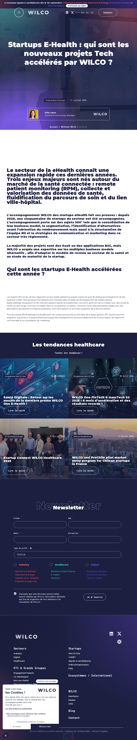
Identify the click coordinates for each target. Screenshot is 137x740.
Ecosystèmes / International (90, 675)
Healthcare (61, 564)
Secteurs (20, 648)
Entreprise (74, 533)
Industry (24, 564)
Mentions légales (100, 731)
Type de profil (23, 548)
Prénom (17, 518)
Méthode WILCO (68, 127)
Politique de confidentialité (77, 731)
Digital (95, 564)
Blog (71, 710)
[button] (19, 12)
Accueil (54, 127)
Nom (70, 518)
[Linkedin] (67, 12)
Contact (74, 717)
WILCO (72, 691)
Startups (74, 648)
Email (17, 533)
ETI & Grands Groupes (30, 668)
